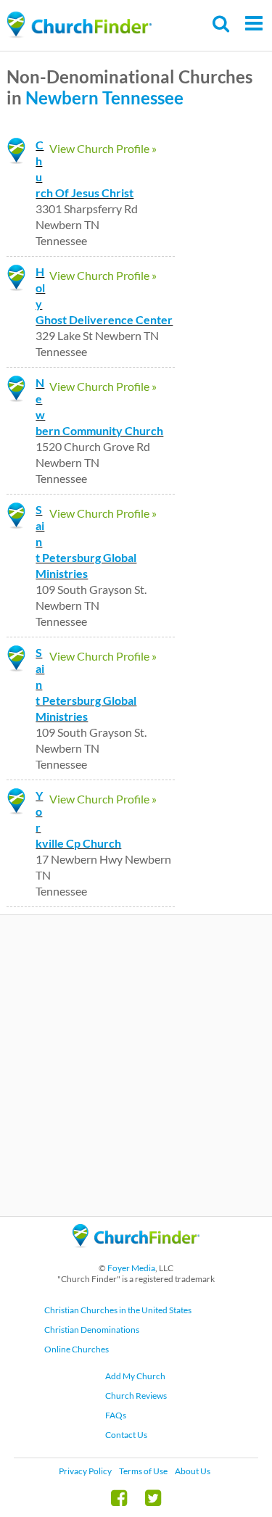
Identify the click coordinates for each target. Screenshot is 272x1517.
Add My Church (135, 1376)
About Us (192, 1471)
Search (222, 24)
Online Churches (76, 1349)
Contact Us (126, 1434)
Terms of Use (143, 1471)
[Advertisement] (136, 1066)
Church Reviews (136, 1395)
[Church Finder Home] (136, 1254)
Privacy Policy (85, 1471)
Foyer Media (131, 1267)
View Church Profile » (103, 148)
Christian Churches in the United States (117, 1310)
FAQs (115, 1415)
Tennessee (143, 97)
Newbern (62, 97)
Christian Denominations (91, 1329)
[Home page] (79, 25)
